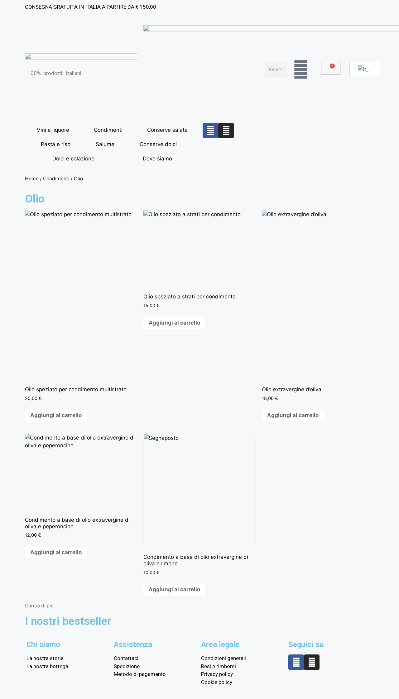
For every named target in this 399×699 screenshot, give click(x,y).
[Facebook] (210, 130)
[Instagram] (226, 130)
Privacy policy (217, 674)
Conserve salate (167, 130)
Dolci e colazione (73, 158)
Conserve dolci (158, 144)
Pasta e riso (55, 144)
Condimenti (108, 130)
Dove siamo (157, 158)
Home (32, 179)
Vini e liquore (53, 130)
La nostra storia (45, 658)
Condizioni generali (223, 658)
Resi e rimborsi (218, 666)
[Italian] (363, 69)
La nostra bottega (47, 666)
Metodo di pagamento (140, 674)
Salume (105, 144)
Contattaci (126, 658)
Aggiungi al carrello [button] (56, 415)
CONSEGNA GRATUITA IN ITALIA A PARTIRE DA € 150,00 (90, 7)
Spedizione (127, 666)
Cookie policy (216, 682)
